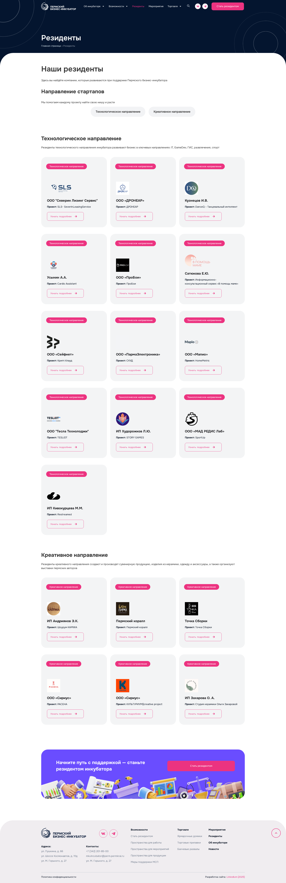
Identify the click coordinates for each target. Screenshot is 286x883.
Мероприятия (156, 6)
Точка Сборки (196, 621)
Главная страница (51, 45)
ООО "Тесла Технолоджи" (68, 431)
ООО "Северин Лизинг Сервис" (72, 201)
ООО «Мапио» (196, 354)
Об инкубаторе (92, 6)
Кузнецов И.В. (196, 201)
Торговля (173, 6)
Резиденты (138, 6)
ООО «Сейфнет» (60, 354)
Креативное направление (172, 111)
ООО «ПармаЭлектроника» (138, 354)
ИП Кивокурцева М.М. (65, 508)
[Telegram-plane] (205, 6)
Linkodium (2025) (236, 876)
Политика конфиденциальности (58, 876)
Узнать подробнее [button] (61, 216)
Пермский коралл (130, 621)
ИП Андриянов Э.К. (62, 621)
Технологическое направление (118, 111)
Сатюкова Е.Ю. (197, 273)
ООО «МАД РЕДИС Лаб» (204, 431)
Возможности (116, 6)
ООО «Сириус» (59, 698)
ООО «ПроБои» (128, 277)
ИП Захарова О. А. (200, 698)
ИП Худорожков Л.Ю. (133, 431)
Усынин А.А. (57, 277)
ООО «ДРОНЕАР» (130, 201)
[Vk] (198, 6)
